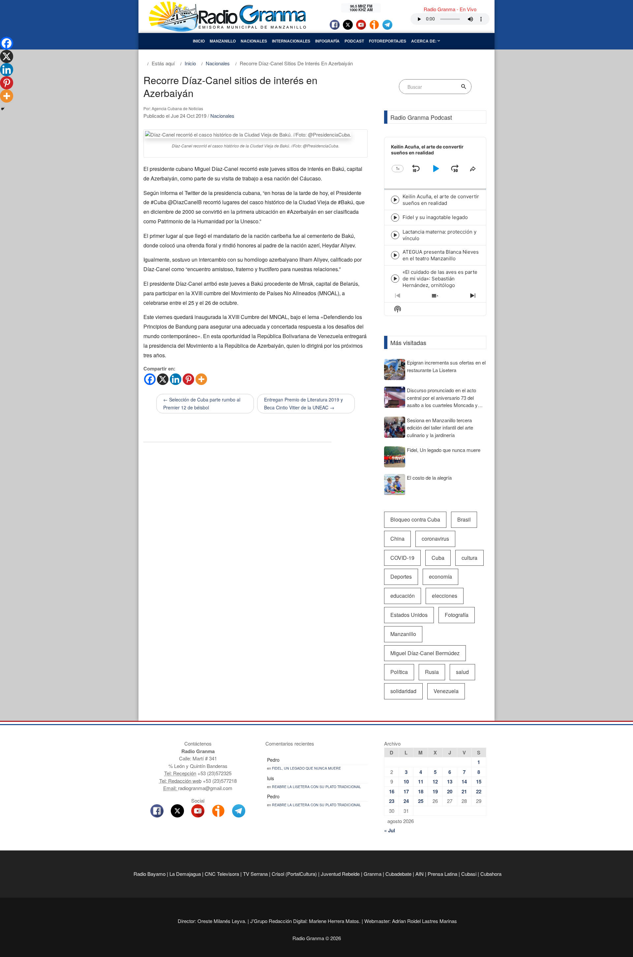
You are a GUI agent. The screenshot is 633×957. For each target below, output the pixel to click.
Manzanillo (223, 41)
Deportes (401, 576)
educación (402, 595)
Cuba (438, 557)
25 (420, 801)
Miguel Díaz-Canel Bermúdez (425, 653)
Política (399, 672)
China (397, 538)
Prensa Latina (442, 873)
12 (435, 781)
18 (420, 791)
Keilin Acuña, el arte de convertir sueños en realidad (441, 199)
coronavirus (435, 538)
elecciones (444, 595)
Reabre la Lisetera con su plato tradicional (316, 786)
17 (406, 791)
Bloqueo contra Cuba (415, 519)
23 (391, 801)
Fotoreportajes (387, 41)
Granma (372, 873)
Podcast (354, 41)
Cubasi (468, 873)
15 (478, 781)
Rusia (432, 672)
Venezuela (446, 691)
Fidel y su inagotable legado (435, 217)
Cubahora (490, 873)
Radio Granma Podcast (421, 117)
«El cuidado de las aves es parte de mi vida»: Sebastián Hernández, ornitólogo (440, 278)
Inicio (199, 41)
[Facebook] (150, 379)
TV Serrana (255, 873)
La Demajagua (185, 873)
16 (391, 791)
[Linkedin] (175, 379)
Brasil (464, 519)
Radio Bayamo (150, 873)
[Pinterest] (188, 379)
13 (449, 781)
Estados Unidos (409, 615)
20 (449, 791)
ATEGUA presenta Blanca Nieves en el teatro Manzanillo (441, 255)
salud (462, 672)
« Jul (389, 830)
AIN (419, 873)
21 (464, 791)
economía (440, 576)
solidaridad (403, 691)
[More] (201, 379)
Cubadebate (398, 873)
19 (435, 791)
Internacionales (291, 41)
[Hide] (2, 109)
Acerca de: (424, 41)
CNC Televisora (222, 873)
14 (464, 781)
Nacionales (254, 41)
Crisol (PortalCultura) (294, 873)
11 (420, 781)
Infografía (327, 41)
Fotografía (456, 615)
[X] (162, 379)
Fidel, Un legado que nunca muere (306, 768)
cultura (469, 557)
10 (406, 781)
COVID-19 (402, 557)
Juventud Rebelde (340, 873)
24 (406, 801)
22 (478, 791)
